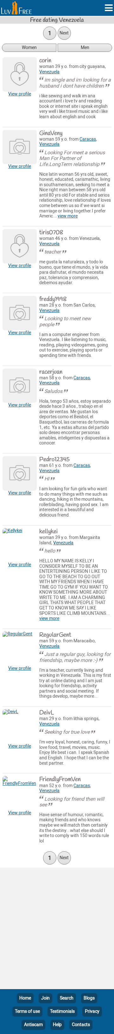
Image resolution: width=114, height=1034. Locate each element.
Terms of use (27, 1011)
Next (64, 33)
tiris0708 (51, 233)
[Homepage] (16, 8)
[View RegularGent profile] (20, 649)
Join (45, 998)
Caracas (87, 139)
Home (25, 998)
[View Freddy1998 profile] (20, 313)
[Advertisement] (57, 930)
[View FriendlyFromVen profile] (20, 793)
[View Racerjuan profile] (20, 386)
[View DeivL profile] (20, 726)
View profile (19, 94)
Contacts (81, 1024)
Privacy (92, 1011)
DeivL (46, 713)
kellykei (48, 532)
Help (57, 1024)
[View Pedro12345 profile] (20, 473)
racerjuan (50, 372)
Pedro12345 (54, 460)
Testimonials (62, 1011)
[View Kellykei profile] (20, 545)
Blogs (89, 998)
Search (66, 998)
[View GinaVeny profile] (20, 147)
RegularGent (55, 635)
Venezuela (49, 72)
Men (85, 47)
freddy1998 (52, 299)
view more (68, 216)
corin (45, 61)
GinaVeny (50, 133)
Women (29, 47)
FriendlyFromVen (60, 779)
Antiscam (33, 1024)
